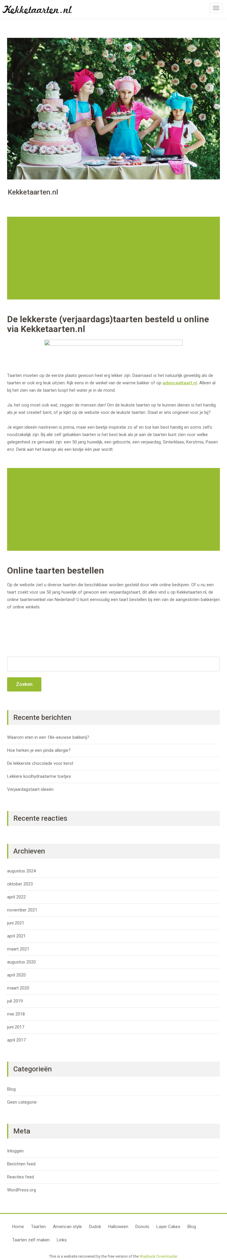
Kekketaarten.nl (37, 11)
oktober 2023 (20, 884)
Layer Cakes (168, 1226)
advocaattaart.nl (180, 383)
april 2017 (16, 1040)
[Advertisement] (114, 258)
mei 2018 (16, 1014)
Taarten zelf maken (31, 1240)
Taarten (38, 1226)
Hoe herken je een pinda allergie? (39, 750)
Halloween (118, 1226)
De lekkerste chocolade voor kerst (40, 763)
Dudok (95, 1226)
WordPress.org (21, 1190)
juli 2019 (15, 1001)
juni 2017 (15, 1027)
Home (18, 1226)
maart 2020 (18, 988)
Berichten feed (21, 1164)
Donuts (142, 1226)
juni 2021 (15, 923)
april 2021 (16, 936)
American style (67, 1226)
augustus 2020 (21, 962)
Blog (11, 1089)
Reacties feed (20, 1177)
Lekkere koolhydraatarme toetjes (39, 776)
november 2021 (22, 910)
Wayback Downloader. (159, 1256)
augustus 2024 (21, 871)
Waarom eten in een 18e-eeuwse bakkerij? (48, 737)
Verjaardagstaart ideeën (30, 789)
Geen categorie (22, 1102)
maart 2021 (18, 949)
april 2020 (16, 975)
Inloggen (15, 1151)
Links (62, 1240)
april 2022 (16, 897)
